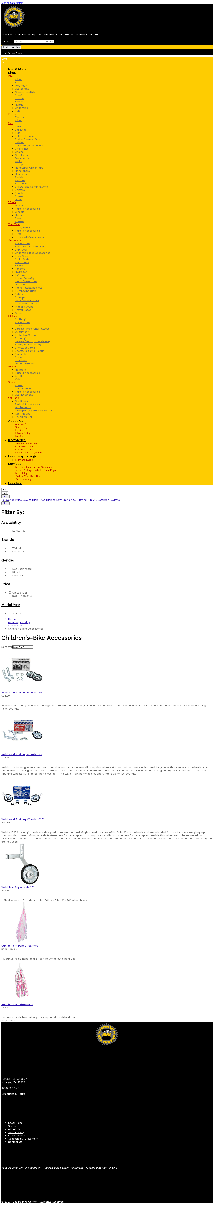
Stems (19, 196)
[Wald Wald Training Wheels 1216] (107, 670)
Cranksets (21, 155)
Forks (18, 161)
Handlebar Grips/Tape (29, 167)
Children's (21, 107)
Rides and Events (24, 459)
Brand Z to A (87, 499)
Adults (19, 376)
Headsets (21, 174)
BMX (18, 111)
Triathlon (21, 360)
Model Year (10, 605)
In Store (18, 531)
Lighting (20, 275)
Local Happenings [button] (22, 456)
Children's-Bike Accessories (32, 252)
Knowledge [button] (17, 440)
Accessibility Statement (23, 1138)
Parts (10, 123)
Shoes (11, 382)
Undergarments (25, 363)
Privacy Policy (22, 433)
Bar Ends (20, 129)
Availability (11, 522)
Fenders (20, 268)
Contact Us (15, 1141)
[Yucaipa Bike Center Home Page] (13, 28)
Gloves (19, 325)
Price (5, 584)
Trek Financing (23, 479)
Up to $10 (19, 592)
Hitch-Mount (23, 407)
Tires (18, 233)
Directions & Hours (13, 1093)
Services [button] (14, 464)
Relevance (7, 499)
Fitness (19, 101)
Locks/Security (24, 278)
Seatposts (21, 183)
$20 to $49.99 (22, 596)
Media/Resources (26, 281)
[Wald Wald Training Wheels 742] (107, 731)
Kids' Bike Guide (24, 449)
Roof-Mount (22, 413)
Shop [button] (12, 73)
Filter (5, 489)
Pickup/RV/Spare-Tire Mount (33, 410)
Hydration (21, 271)
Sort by (6, 646)
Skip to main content (12, 2)
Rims (18, 218)
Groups (19, 164)
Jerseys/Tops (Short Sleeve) (32, 328)
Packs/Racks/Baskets (28, 287)
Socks (18, 357)
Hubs (18, 215)
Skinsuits (21, 354)
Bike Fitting (21, 473)
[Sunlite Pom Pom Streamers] (107, 923)
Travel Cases (23, 309)
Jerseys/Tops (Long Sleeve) (32, 341)
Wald (16, 548)
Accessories (14, 240)
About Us (14, 1129)
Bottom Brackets (25, 136)
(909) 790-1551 (10, 1088)
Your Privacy (16, 1132)
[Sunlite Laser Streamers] (107, 981)
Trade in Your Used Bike (28, 476)
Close (5, 496)
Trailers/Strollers (26, 303)
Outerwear (22, 331)
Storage (20, 297)
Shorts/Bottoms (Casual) (30, 350)
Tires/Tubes (14, 224)
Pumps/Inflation (25, 290)
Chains (19, 151)
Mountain (21, 85)
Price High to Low (50, 499)
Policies (19, 436)
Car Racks (13, 397)
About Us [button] (15, 421)
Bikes (11, 76)
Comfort (20, 95)
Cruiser (19, 98)
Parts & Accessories (27, 208)
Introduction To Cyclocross (29, 452)
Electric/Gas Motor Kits (30, 246)
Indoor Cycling (24, 306)
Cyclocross (22, 88)
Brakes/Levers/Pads (28, 139)
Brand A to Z (70, 499)
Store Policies (16, 1135)
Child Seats (22, 259)
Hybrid (19, 104)
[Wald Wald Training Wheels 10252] (107, 796)
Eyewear (20, 265)
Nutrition (20, 284)
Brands (7, 539)
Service (12, 1126)
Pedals (19, 177)
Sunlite (18, 551)
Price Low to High (26, 499)
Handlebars (22, 170)
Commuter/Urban (26, 92)
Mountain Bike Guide (26, 443)
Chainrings (22, 148)
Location (19, 430)
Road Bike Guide (24, 446)
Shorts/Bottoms (25, 347)
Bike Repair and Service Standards (33, 467)
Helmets (12, 366)
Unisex (17, 575)
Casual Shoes (23, 388)
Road (18, 82)
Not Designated (23, 568)
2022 (16, 613)
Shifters (20, 189)
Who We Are (22, 424)
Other (18, 199)
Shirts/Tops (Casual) (28, 344)
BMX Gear (21, 249)
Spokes (19, 221)
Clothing (12, 316)
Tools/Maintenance (27, 300)
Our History (21, 427)
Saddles (20, 180)
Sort (5, 493)
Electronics (22, 262)
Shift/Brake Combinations (31, 186)
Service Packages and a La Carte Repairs (36, 470)
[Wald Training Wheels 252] (107, 864)
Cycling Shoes (24, 394)
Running (20, 338)
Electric (12, 114)
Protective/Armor (26, 335)
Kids (17, 379)
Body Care (21, 256)
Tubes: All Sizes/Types (29, 237)
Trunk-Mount (23, 416)
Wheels (12, 202)
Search (8, 41)
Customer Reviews (108, 499)
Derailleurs (22, 158)
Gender (7, 560)
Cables (19, 142)
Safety (19, 294)
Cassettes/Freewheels (29, 145)
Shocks (19, 193)
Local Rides (15, 1122)
